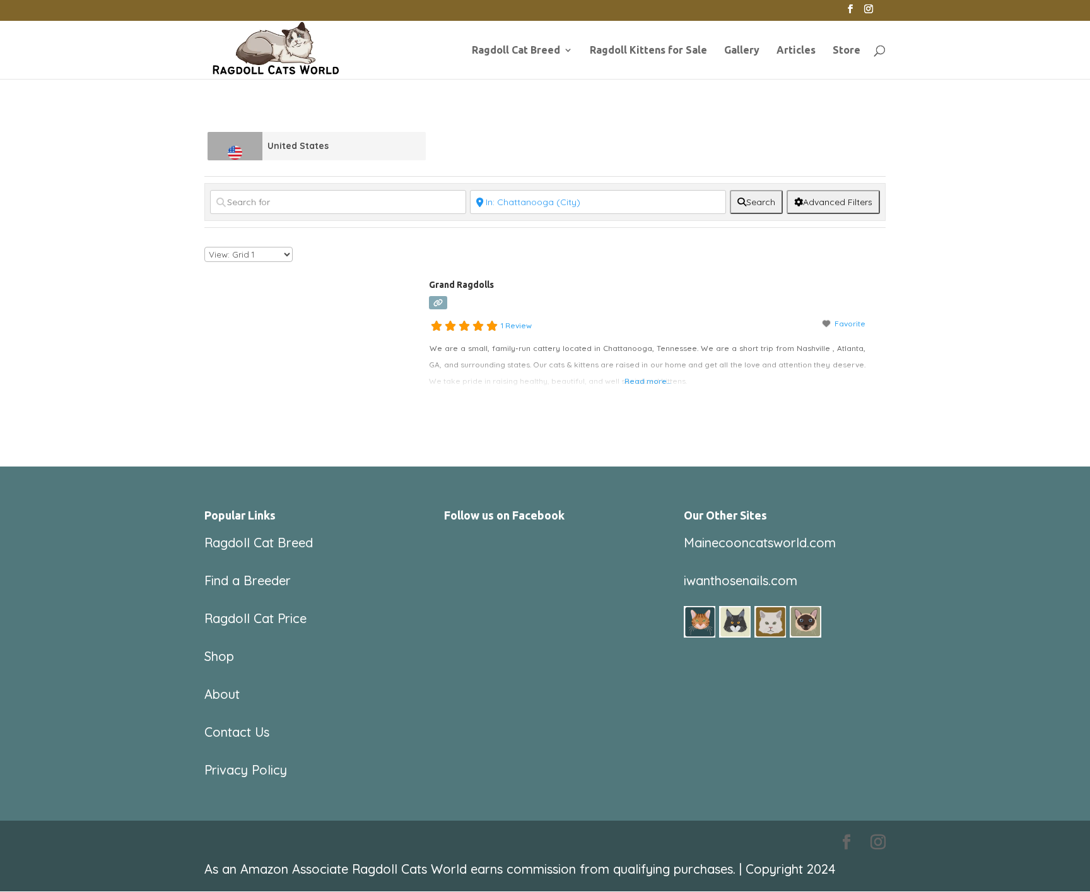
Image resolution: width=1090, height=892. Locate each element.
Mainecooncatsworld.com (760, 542)
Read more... (647, 381)
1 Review (516, 325)
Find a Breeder (247, 580)
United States (298, 146)
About (222, 694)
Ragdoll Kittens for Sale (648, 50)
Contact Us (236, 732)
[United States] (235, 146)
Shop (219, 656)
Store (846, 50)
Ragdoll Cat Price (255, 618)
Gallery (741, 50)
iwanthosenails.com (740, 580)
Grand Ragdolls (461, 285)
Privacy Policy (245, 770)
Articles (796, 50)
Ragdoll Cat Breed (516, 50)
